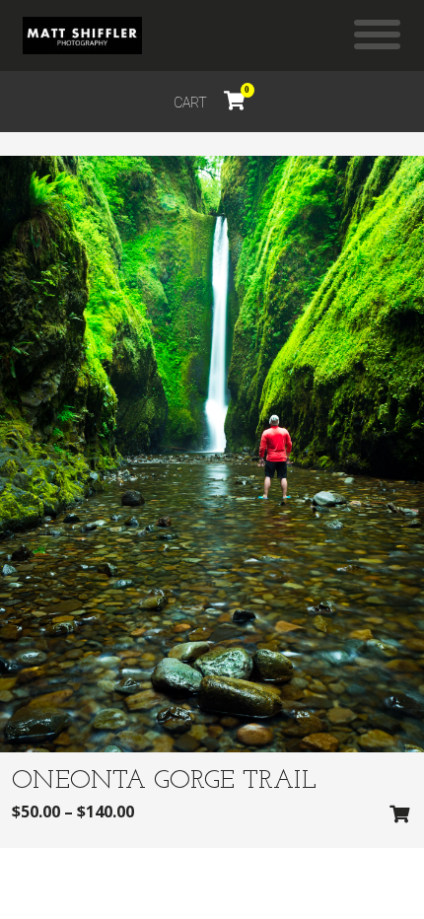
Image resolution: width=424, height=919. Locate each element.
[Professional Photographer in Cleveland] (82, 35)
